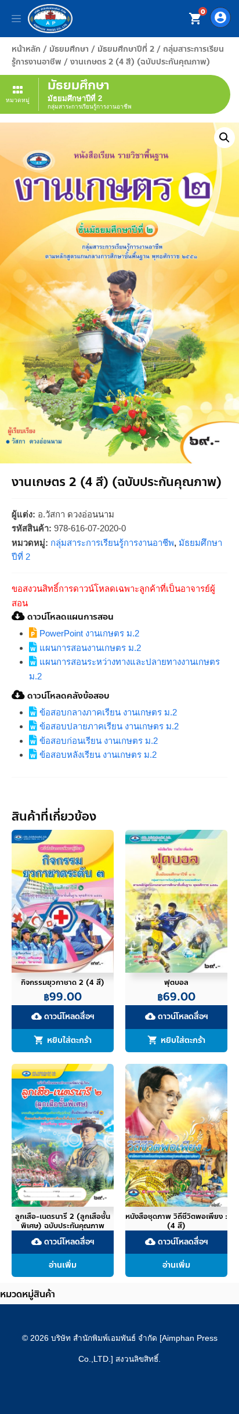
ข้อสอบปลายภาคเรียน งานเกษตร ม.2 (108, 726)
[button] (224, 137)
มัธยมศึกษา (69, 49)
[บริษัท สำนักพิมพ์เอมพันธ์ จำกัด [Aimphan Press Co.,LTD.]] (50, 18)
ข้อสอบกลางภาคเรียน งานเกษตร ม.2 (107, 712)
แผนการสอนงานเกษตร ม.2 (89, 648)
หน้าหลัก (26, 49)
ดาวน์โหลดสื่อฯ (63, 1017)
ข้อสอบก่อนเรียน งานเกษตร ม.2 (97, 741)
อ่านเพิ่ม (63, 1265)
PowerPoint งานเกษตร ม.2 (88, 633)
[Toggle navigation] (16, 18)
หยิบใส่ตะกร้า (69, 1040)
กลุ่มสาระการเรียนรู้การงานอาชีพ (112, 543)
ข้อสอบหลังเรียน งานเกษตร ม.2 (97, 755)
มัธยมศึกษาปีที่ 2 (125, 49)
